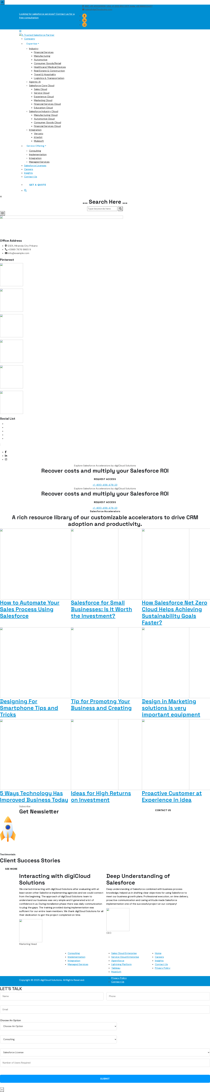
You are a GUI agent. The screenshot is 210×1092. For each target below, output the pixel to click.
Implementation (38, 154)
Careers (28, 169)
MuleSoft (116, 971)
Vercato (38, 133)
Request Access (105, 479)
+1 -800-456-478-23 (105, 484)
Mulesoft (39, 141)
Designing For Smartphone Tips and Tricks (29, 708)
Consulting (35, 150)
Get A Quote (37, 184)
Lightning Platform (121, 964)
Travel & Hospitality (45, 74)
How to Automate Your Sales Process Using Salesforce (29, 609)
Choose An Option (10, 1020)
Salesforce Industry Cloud (43, 111)
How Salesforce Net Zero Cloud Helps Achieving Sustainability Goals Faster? (174, 612)
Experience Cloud (44, 96)
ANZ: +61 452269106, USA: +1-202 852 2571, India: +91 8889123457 (119, 6)
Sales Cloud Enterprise (124, 953)
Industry (33, 48)
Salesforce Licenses (35, 165)
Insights (28, 173)
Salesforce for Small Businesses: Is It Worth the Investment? (101, 609)
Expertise (32, 43)
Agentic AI (35, 81)
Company (29, 38)
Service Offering (35, 145)
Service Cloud (41, 93)
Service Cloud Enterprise (125, 957)
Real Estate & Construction (49, 70)
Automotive (40, 59)
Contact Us (30, 176)
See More (11, 868)
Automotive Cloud (44, 118)
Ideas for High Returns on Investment (101, 796)
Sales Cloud (40, 89)
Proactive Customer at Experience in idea (172, 796)
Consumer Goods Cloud (47, 122)
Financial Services (43, 52)
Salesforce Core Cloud (41, 85)
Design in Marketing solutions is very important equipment (171, 708)
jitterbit (38, 137)
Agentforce (117, 960)
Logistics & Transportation (49, 78)
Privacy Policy (162, 968)
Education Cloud (43, 107)
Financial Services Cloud (47, 104)
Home (158, 953)
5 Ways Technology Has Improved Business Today (34, 796)
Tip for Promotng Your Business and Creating (101, 704)
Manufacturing (42, 56)
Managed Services (39, 161)
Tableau (115, 968)
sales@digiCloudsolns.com (98, 9)
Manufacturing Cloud (45, 115)
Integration (35, 129)
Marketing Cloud (43, 100)
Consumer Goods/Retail (47, 63)
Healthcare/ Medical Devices (50, 67)
